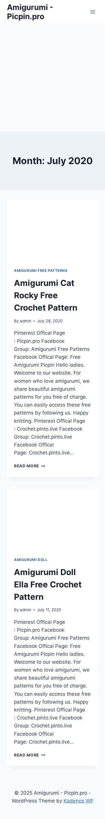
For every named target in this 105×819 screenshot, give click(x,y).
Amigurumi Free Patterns (41, 270)
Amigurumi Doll (31, 559)
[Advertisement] (52, 76)
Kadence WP (79, 801)
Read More (29, 466)
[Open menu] (92, 11)
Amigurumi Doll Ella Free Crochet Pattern (48, 584)
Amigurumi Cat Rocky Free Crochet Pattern (45, 295)
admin (25, 320)
